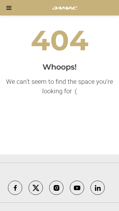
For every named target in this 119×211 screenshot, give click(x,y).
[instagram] (56, 188)
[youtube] (77, 188)
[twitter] (36, 188)
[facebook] (15, 188)
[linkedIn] (97, 188)
